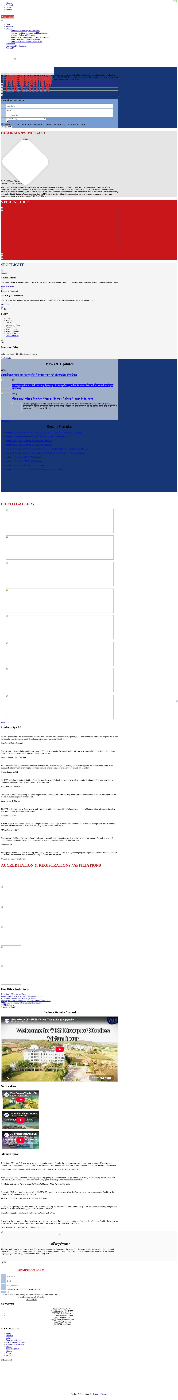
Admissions (10, 44)
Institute (9, 29)
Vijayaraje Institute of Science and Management (29, 33)
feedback (9, 1355)
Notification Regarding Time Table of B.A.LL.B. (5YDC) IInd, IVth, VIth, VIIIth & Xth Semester (43, 432)
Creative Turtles (100, 1394)
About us (9, 26)
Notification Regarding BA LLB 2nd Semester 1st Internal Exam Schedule (34, 469)
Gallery (9, 1338)
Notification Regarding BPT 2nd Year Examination (25, 457)
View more (5, 722)
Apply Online (6, 358)
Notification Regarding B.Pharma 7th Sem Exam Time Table (29, 445)
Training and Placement (15, 1344)
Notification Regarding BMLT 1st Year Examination (26, 461)
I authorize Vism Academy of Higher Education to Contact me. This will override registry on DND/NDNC (45, 124)
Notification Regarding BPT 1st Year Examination (25, 465)
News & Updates (12, 1349)
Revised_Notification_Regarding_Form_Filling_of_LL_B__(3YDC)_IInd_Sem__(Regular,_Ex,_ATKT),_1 (47, 449)
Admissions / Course (14, 1340)
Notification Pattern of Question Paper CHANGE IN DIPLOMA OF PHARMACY (38, 436)
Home (8, 24)
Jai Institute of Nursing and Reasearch (25, 31)
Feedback (9, 5)
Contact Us (10, 48)
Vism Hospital (8, 17)
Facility (9, 1347)
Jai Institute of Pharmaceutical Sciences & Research (30, 37)
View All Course (7, 286)
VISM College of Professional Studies (25, 39)
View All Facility (12, 336)
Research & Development (16, 46)
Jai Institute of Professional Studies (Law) (26, 42)
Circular (9, 3)
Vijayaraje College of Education (23, 35)
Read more (5, 304)
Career (8, 7)
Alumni (9, 9)
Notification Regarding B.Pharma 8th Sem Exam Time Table (29, 441)
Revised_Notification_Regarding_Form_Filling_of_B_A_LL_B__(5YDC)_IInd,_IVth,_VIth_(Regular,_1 (46, 453)
